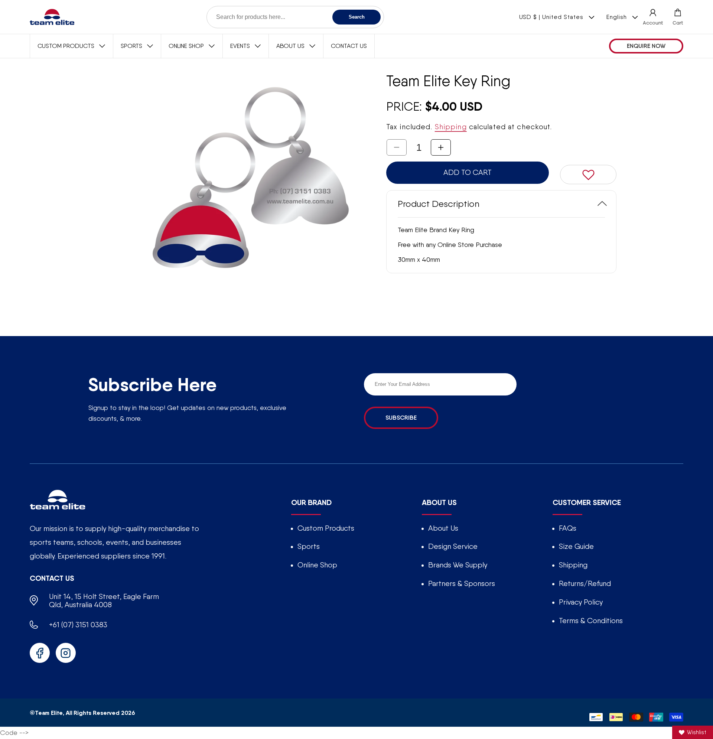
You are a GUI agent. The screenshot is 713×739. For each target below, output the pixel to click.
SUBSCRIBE (401, 417)
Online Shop (317, 564)
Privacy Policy (581, 602)
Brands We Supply (457, 564)
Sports (308, 546)
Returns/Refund (585, 583)
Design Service (453, 546)
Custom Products (325, 528)
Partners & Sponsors (461, 583)
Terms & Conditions (591, 620)
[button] (677, 16)
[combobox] (295, 17)
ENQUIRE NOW (646, 45)
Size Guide (576, 546)
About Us (443, 528)
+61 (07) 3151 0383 (78, 624)
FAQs (567, 528)
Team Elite (49, 712)
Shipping (451, 127)
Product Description (438, 203)
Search (357, 17)
